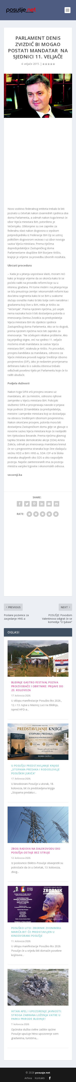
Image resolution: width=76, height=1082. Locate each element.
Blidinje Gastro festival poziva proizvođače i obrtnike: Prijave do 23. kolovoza (37, 686)
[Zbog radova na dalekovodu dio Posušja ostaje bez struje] (38, 825)
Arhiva (28, 1078)
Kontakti (40, 1078)
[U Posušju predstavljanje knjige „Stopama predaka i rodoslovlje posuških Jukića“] (38, 741)
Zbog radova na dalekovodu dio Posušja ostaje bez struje (35, 850)
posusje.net (42, 1072)
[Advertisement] (38, 163)
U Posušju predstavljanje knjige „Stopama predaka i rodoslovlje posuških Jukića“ (35, 769)
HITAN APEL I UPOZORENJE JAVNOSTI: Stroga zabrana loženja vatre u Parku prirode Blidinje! (36, 1015)
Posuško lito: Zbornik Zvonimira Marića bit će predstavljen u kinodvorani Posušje (36, 931)
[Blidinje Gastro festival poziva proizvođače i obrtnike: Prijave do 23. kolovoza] (38, 658)
